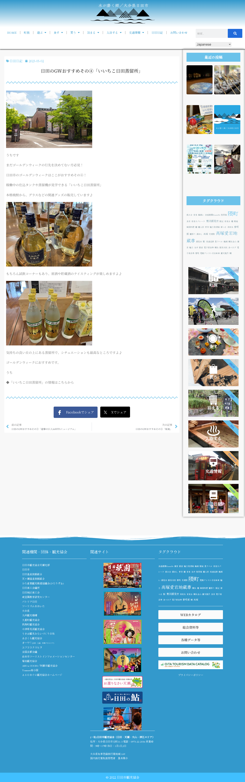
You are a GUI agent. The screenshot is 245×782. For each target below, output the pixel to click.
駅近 (221, 221)
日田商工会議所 (31, 588)
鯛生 (217, 247)
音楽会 (227, 221)
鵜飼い (201, 214)
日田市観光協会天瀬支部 (36, 565)
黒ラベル (219, 241)
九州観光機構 (29, 615)
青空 (207, 227)
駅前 (201, 247)
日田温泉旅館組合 (32, 574)
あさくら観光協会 (32, 638)
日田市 (26, 569)
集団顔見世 (212, 221)
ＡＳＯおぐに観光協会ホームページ (42, 675)
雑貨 (176, 566)
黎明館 (186, 599)
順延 (236, 221)
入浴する (112, 32)
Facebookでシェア (78, 412)
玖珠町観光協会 (31, 624)
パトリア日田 (29, 601)
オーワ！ (38, 642)
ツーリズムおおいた (33, 606)
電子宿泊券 (209, 247)
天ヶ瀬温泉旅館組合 (33, 578)
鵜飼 (226, 241)
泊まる (91, 32)
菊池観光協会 (29, 661)
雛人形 (201, 227)
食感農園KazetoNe (212, 214)
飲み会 (189, 214)
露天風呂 (225, 253)
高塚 (205, 233)
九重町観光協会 (31, 620)
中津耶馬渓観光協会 (33, 629)
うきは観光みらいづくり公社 (38, 633)
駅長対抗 (223, 247)
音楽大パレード (198, 221)
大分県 (26, 611)
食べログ (232, 247)
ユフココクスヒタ (32, 647)
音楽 (195, 214)
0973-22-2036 (138, 741)
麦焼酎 (212, 234)
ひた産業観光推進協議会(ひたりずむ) (43, 583)
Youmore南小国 (30, 670)
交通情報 (134, 32)
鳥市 (196, 247)
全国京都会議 (29, 652)
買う (73, 32)
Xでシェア (116, 412)
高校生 (230, 227)
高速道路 (210, 241)
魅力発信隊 (215, 227)
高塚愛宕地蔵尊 (176, 587)
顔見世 (199, 241)
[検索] (235, 33)
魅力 (191, 247)
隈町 (233, 213)
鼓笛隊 (224, 214)
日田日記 (157, 32)
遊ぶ (40, 32)
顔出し (199, 234)
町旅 (27, 32)
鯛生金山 (232, 241)
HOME (12, 32)
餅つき (224, 227)
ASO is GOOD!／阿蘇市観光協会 (40, 665)
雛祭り (193, 234)
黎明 (197, 253)
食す (56, 32)
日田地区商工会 (31, 592)
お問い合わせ (178, 32)
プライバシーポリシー (190, 675)
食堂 (188, 221)
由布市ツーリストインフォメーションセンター (48, 656)
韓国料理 (190, 227)
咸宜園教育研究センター (36, 597)
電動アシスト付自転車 (210, 253)
